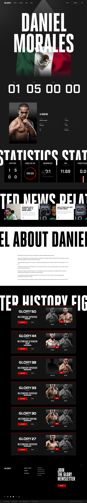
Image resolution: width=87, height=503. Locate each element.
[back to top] (81, 465)
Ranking (41, 123)
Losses (33, 82)
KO (72, 82)
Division (41, 118)
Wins (14, 82)
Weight (66, 123)
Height (66, 118)
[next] (23, 218)
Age (40, 128)
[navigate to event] (43, 316)
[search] (82, 2)
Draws (53, 82)
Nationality (67, 128)
